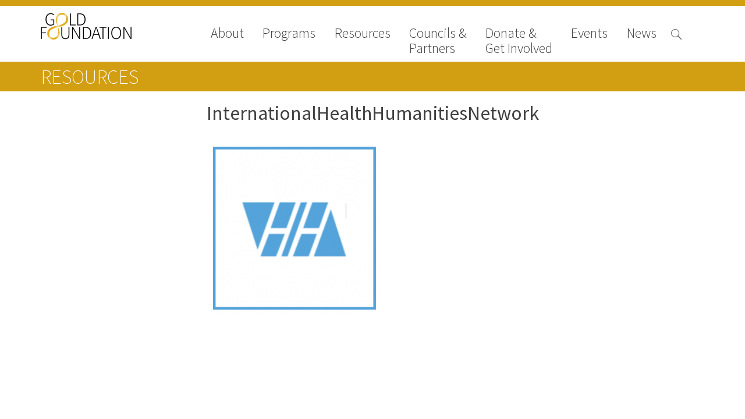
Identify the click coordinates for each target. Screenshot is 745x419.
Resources (363, 34)
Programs (288, 34)
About (227, 34)
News (642, 34)
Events (589, 34)
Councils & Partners (438, 41)
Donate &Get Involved (518, 41)
